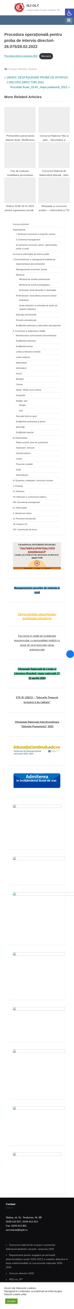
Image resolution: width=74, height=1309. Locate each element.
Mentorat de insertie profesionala (34, 279)
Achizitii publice (23, 453)
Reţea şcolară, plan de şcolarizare (32, 442)
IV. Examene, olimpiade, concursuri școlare (33, 480)
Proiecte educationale (26, 320)
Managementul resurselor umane (31, 269)
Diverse (32, 69)
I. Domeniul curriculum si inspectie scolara (35, 234)
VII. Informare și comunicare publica (29, 497)
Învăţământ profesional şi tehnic (31, 421)
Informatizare (22, 475)
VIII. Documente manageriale (26, 502)
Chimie (19, 384)
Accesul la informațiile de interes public (31, 254)
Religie (22, 405)
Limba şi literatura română (28, 352)
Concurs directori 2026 (21, 1273)
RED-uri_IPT (16, 1279)
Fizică (19, 373)
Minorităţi (20, 427)
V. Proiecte (18, 486)
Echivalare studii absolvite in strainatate (37, 290)
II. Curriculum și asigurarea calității (29, 331)
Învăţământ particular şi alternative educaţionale (38, 325)
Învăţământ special (25, 432)
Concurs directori (17, 69)
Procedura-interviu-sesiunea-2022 (21, 56)
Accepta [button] (11, 1301)
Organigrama (19, 229)
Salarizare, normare (25, 448)
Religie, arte (21, 401)
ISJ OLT (33, 5)
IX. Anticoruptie (20, 508)
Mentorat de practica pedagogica (34, 285)
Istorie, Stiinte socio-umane (28, 390)
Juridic (19, 459)
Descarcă (46, 56)
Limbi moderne (23, 357)
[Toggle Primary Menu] (68, 20)
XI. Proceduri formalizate (24, 518)
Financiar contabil (24, 464)
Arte (21, 411)
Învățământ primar (24, 346)
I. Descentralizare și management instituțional (34, 259)
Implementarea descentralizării (30, 264)
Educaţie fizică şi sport (26, 416)
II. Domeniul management (28, 239)
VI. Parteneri (18, 491)
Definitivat (23, 300)
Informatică (21, 368)
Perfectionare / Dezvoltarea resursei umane (36, 296)
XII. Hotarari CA (20, 524)
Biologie (20, 379)
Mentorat (20, 275)
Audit (18, 470)
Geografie (20, 395)
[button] (69, 13)
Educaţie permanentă (26, 314)
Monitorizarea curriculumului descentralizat (36, 335)
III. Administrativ (20, 438)
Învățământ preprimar (26, 341)
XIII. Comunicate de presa (25, 529)
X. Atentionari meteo (22, 513)
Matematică (21, 363)
